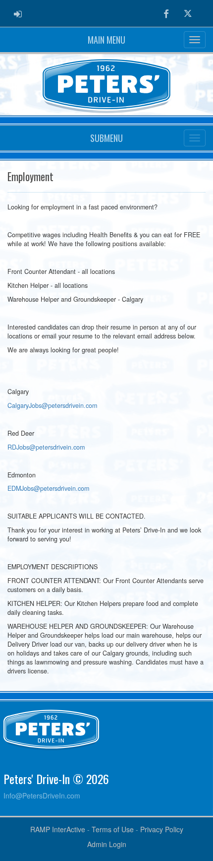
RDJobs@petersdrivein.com (46, 447)
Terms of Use (113, 829)
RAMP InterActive (57, 829)
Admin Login (106, 844)
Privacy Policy (161, 829)
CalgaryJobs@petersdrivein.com (52, 405)
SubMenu (106, 138)
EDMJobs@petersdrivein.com (48, 488)
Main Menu (106, 39)
